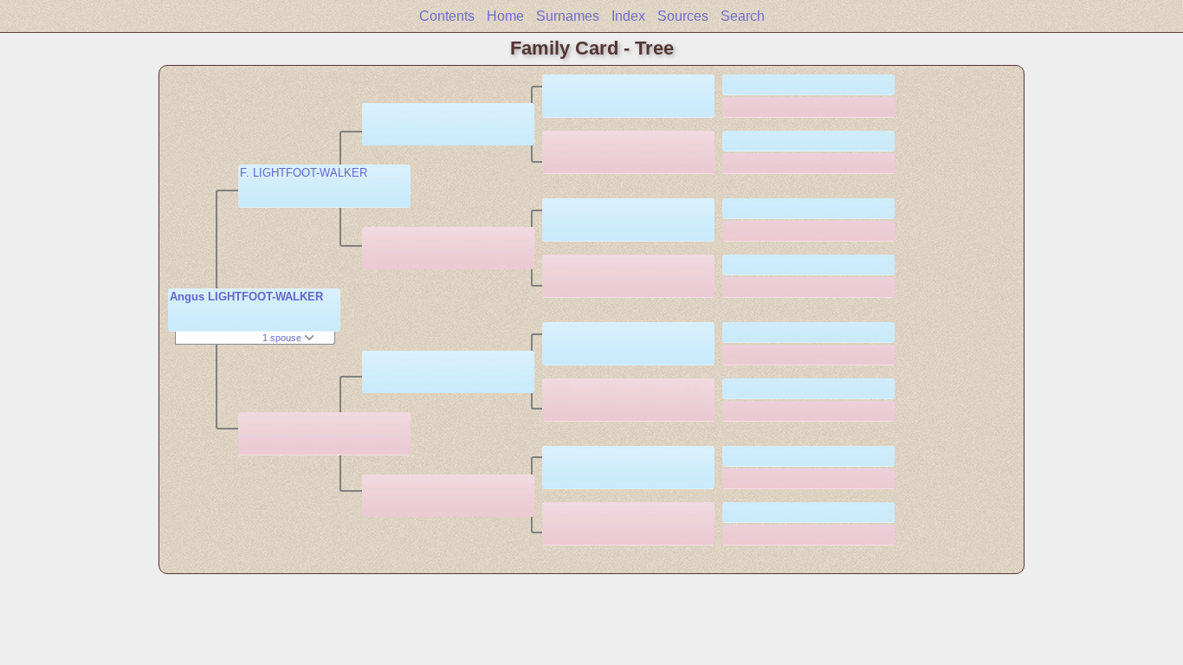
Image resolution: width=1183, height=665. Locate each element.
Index (628, 16)
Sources (682, 16)
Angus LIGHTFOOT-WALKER (246, 296)
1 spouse (283, 337)
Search (743, 16)
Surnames (567, 16)
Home (505, 16)
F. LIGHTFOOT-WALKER (303, 172)
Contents (447, 16)
